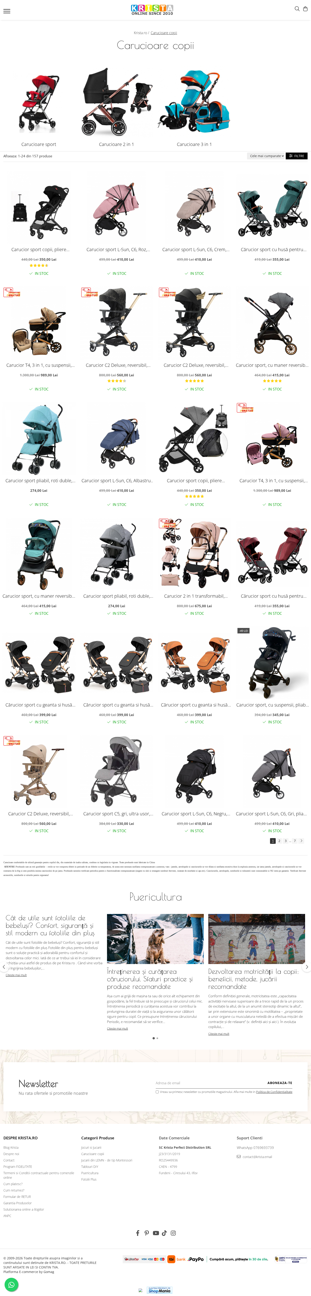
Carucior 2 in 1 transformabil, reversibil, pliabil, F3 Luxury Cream (194, 596)
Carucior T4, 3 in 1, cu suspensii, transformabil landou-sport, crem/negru (38, 365)
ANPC (7, 1216)
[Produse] (7, 12)
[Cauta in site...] (297, 9)
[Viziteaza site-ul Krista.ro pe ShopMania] (159, 1290)
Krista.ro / (142, 32)
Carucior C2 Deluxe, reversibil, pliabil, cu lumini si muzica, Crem (38, 814)
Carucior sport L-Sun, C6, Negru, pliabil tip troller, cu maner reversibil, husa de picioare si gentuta (194, 814)
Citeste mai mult (16, 975)
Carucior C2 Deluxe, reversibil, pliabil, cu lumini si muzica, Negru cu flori (194, 365)
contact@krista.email (257, 1157)
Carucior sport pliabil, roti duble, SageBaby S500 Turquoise (38, 480)
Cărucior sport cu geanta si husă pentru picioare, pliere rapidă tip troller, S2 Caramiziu (194, 705)
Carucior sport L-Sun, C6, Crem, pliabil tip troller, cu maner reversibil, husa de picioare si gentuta (194, 249)
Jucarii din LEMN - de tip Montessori (106, 1160)
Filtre (298, 156)
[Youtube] (156, 1233)
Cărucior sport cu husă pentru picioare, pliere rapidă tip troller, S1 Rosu (272, 596)
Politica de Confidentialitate (274, 1092)
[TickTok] (164, 1233)
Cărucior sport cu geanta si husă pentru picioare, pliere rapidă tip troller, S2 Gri (116, 705)
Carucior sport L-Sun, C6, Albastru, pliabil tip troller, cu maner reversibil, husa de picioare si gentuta (117, 480)
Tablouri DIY (89, 1166)
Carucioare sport (38, 144)
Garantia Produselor (17, 1203)
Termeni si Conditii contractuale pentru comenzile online (38, 1175)
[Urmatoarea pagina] (301, 841)
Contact (9, 1160)
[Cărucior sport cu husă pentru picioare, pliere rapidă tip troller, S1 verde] (272, 207)
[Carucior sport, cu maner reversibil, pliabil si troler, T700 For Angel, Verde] (39, 554)
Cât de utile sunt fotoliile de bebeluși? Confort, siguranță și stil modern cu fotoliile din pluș (50, 925)
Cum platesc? (13, 1184)
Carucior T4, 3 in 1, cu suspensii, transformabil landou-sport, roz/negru (272, 480)
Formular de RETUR (17, 1196)
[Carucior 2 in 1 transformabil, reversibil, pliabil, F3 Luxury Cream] (194, 554)
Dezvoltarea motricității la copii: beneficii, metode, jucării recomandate (253, 978)
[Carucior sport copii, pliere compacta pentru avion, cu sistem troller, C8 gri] (194, 438)
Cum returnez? (13, 1190)
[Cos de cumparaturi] (305, 9)
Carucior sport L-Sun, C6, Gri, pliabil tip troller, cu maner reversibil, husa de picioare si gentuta (272, 814)
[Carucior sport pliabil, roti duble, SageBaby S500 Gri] (116, 554)
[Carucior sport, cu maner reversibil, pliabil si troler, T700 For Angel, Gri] (272, 323)
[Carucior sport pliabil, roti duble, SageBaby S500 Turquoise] (39, 438)
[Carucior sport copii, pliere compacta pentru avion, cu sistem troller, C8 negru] (39, 207)
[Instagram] (173, 1233)
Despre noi (11, 1154)
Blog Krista (10, 1147)
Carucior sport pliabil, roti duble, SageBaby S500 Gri (116, 596)
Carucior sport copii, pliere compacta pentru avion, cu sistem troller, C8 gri (194, 480)
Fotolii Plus (89, 1179)
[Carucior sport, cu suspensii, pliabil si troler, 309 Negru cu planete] (272, 662)
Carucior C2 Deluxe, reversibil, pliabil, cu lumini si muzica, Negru (116, 365)
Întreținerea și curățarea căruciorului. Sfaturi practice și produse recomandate (150, 978)
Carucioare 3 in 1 (194, 144)
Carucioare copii (92, 1154)
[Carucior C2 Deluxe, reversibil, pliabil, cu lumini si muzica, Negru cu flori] (194, 323)
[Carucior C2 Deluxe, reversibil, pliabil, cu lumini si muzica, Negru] (116, 323)
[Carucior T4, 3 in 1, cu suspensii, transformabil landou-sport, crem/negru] (39, 323)
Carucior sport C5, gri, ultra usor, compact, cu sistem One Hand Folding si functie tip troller (116, 814)
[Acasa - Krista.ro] (152, 10)
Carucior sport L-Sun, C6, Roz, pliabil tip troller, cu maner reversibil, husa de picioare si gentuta (117, 249)
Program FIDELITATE (17, 1166)
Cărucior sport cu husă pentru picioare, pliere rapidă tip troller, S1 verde (272, 249)
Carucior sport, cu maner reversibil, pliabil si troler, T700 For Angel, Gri (272, 365)
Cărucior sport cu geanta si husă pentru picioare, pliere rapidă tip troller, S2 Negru (38, 705)
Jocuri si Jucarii (91, 1147)
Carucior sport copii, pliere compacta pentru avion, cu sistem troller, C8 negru (39, 249)
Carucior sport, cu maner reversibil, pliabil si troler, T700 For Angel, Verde (39, 596)
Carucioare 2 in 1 (116, 144)
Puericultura (89, 1173)
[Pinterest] (147, 1233)
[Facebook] (138, 1233)
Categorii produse (97, 1137)
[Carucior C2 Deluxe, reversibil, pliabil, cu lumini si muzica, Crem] (39, 771)
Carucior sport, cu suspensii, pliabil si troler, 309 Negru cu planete (272, 705)
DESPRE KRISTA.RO (20, 1137)
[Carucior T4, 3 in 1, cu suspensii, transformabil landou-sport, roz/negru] (272, 438)
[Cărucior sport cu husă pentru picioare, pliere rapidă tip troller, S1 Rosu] (272, 554)
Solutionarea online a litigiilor (23, 1209)
